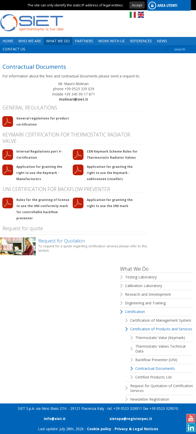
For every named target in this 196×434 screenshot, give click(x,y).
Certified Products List (153, 377)
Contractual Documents (155, 368)
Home (8, 40)
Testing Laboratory (141, 277)
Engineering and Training (145, 303)
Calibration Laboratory (143, 285)
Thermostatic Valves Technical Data (160, 349)
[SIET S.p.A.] (32, 34)
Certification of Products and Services (161, 329)
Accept (137, 5)
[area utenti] (167, 5)
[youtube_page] (191, 418)
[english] (141, 14)
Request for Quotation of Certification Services (161, 388)
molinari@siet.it (73, 99)
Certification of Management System (160, 320)
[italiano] (132, 14)
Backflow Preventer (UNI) (156, 359)
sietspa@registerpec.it (130, 418)
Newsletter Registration (149, 399)
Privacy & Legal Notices (136, 428)
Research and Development (148, 294)
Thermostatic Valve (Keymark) (160, 337)
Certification (135, 311)
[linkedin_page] (191, 427)
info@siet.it (55, 418)
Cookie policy (99, 428)
